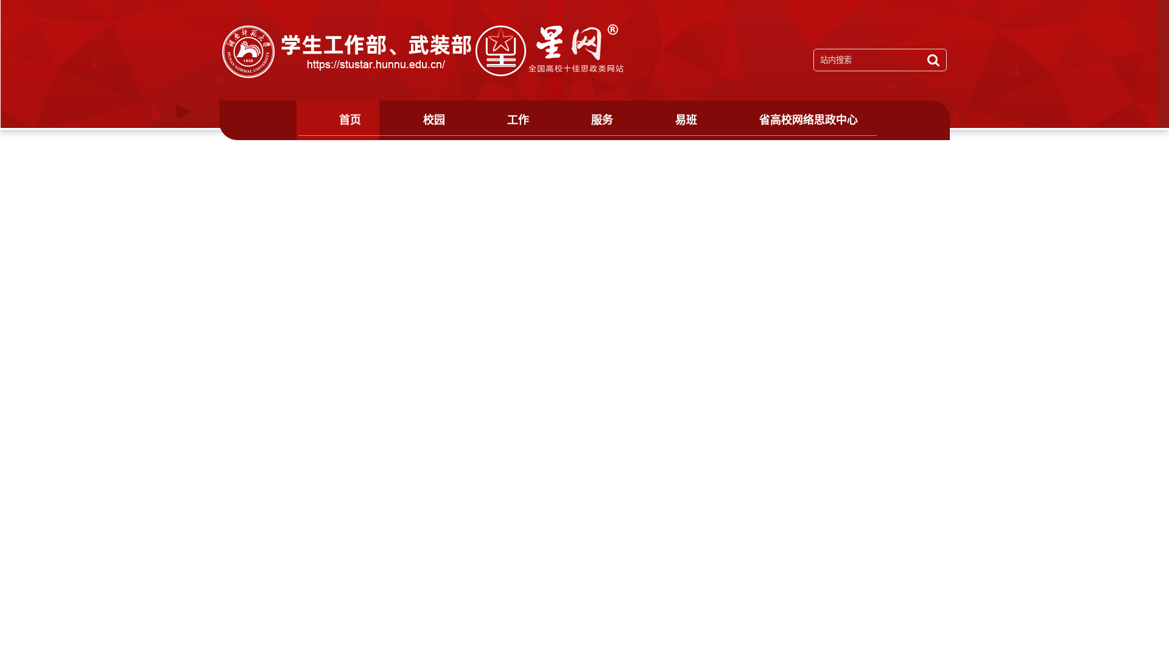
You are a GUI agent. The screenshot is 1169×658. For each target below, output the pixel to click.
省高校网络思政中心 (808, 120)
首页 (350, 120)
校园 (434, 120)
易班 (686, 120)
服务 (602, 120)
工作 (518, 120)
